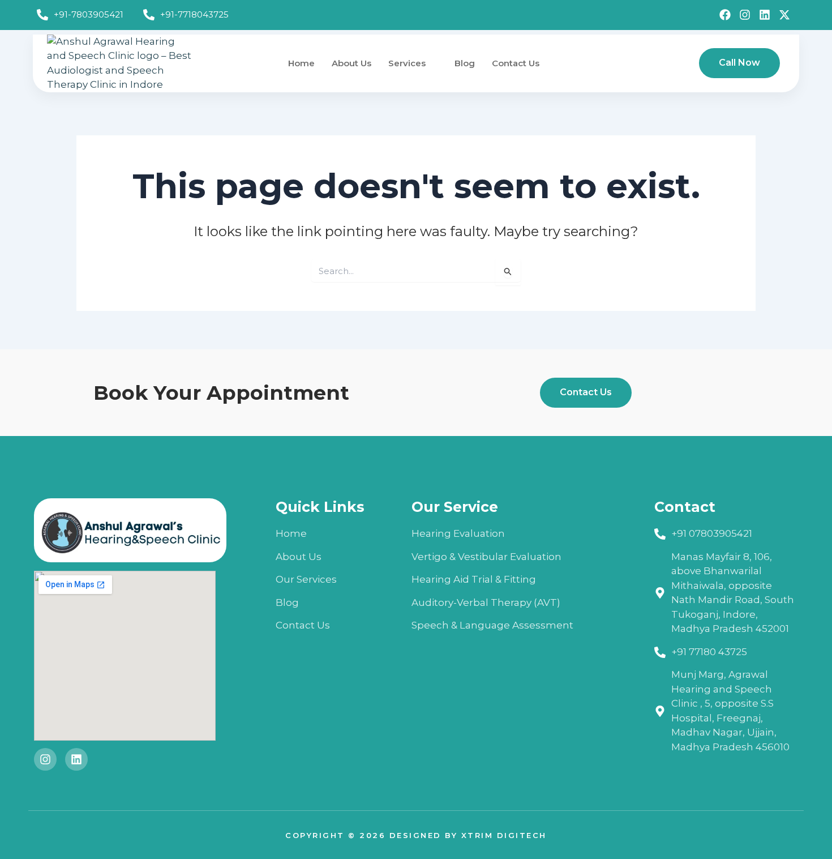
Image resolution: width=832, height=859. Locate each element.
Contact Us (515, 63)
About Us (351, 63)
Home (301, 63)
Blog (464, 63)
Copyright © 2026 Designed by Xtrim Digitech (416, 835)
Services (407, 63)
